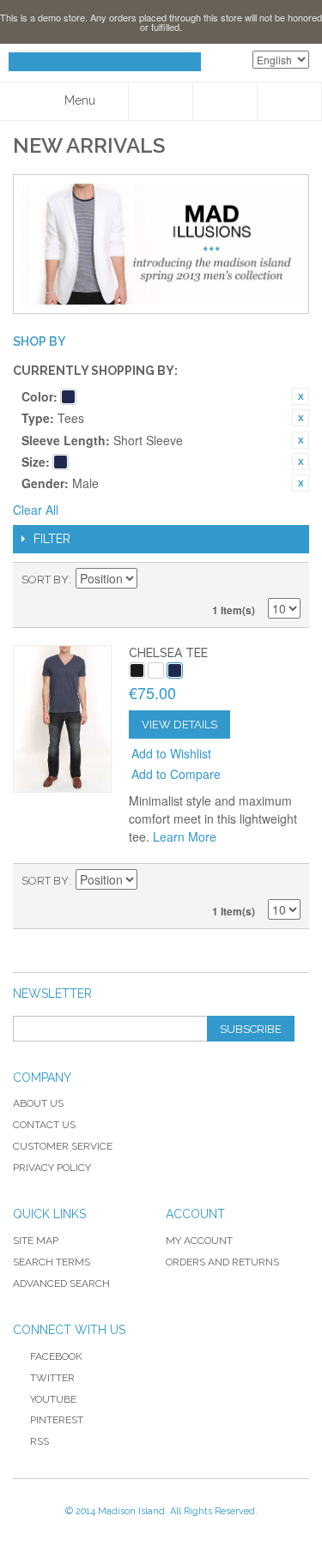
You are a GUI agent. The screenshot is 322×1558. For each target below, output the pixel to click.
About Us (38, 1103)
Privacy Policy (52, 1168)
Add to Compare (176, 773)
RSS (39, 1441)
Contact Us (44, 1125)
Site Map (35, 1241)
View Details (179, 724)
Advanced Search (61, 1283)
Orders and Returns (222, 1262)
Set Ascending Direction (153, 580)
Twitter (52, 1378)
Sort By (45, 579)
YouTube (53, 1399)
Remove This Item (300, 396)
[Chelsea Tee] (62, 718)
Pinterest (56, 1420)
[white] (156, 670)
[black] (137, 670)
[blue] (175, 670)
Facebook (56, 1356)
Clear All (35, 509)
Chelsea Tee (168, 653)
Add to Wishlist (171, 753)
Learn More (184, 836)
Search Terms (51, 1262)
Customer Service (62, 1146)
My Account (199, 1241)
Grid (257, 580)
